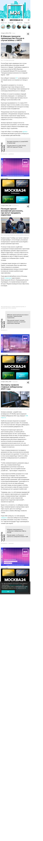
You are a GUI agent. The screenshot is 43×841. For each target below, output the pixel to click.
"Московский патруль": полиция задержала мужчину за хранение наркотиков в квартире (16, 322)
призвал (25, 132)
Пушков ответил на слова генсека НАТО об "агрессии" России (16, 146)
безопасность (4, 153)
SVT (17, 78)
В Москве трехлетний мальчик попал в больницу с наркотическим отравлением (17, 316)
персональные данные (15, 585)
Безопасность (15, 205)
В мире (13, 33)
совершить (4, 518)
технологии (10, 543)
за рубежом (11, 153)
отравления (8, 278)
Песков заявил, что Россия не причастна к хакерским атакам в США (17, 535)
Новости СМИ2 (4, 178)
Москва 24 (15, 20)
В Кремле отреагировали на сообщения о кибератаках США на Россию (16, 531)
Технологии (14, 381)
